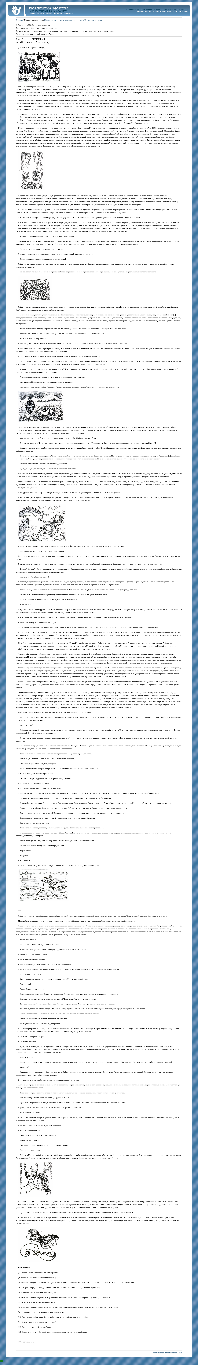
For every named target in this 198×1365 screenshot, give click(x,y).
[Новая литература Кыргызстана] (16, 15)
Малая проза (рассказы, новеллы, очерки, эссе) (64, 20)
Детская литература (93, 20)
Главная (19, 20)
